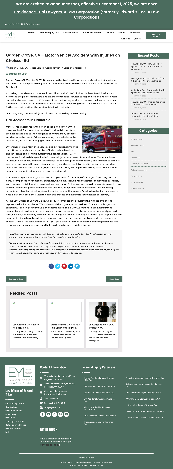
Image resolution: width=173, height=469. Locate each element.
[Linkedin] (48, 414)
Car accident (136, 157)
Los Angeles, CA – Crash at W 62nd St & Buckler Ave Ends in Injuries (148, 79)
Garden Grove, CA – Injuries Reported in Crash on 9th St (144, 115)
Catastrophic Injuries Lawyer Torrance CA (145, 411)
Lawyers (83, 457)
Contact (125, 38)
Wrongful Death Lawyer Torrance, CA (143, 398)
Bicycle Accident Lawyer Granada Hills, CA (99, 379)
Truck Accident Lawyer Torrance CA (98, 422)
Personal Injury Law (49, 32)
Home (31, 32)
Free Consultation (92, 32)
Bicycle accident (137, 145)
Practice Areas (70, 32)
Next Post (114, 279)
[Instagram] (60, 414)
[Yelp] (54, 414)
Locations (135, 32)
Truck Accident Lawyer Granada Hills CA (144, 417)
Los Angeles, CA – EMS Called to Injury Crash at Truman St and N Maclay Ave (146, 66)
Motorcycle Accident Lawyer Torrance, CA (97, 408)
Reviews (110, 32)
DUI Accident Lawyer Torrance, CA (100, 386)
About (121, 32)
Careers (138, 38)
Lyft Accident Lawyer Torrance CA (141, 405)
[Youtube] (66, 414)
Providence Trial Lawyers (38, 12)
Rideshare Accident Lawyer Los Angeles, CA (144, 385)
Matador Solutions (103, 462)
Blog (132, 151)
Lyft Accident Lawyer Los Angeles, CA (99, 399)
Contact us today (49, 444)
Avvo (91, 457)
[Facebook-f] (42, 414)
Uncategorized (137, 182)
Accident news (137, 139)
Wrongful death (137, 188)
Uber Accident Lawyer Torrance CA (100, 415)
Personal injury (137, 176)
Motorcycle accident (139, 164)
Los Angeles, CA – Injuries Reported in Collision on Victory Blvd (148, 103)
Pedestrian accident (139, 170)
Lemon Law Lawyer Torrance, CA (99, 392)
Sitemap (79, 462)
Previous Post (16, 279)
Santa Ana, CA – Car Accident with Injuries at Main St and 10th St (147, 91)
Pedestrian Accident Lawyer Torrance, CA (145, 378)
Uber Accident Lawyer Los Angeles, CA (143, 392)
